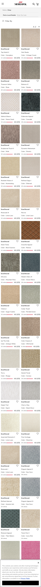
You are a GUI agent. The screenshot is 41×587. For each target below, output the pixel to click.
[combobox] (37, 27)
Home (4, 10)
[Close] (38, 562)
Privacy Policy (25, 579)
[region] (20, 573)
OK (20, 583)
